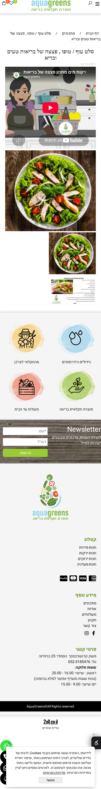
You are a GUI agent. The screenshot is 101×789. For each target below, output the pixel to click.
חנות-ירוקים (87, 559)
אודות (91, 609)
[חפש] (90, 4)
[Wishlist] (11, 4)
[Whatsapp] (6, 746)
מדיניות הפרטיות (54, 772)
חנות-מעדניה (86, 564)
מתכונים (89, 603)
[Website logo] (50, 6)
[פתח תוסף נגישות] (96, 743)
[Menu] (97, 4)
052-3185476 (79, 662)
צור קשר (89, 626)
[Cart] (3, 4)
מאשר (50, 780)
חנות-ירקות (87, 553)
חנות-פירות (87, 547)
